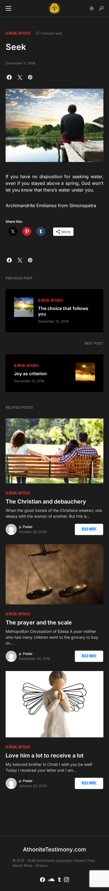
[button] (8, 8)
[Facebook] (42, 879)
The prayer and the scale (39, 622)
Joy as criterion (30, 373)
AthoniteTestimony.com (54, 849)
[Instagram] (66, 879)
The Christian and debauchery (46, 501)
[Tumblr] (59, 879)
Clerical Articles (18, 33)
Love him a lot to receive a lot (45, 755)
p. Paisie (25, 527)
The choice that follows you (63, 311)
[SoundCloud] (51, 879)
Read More (89, 529)
